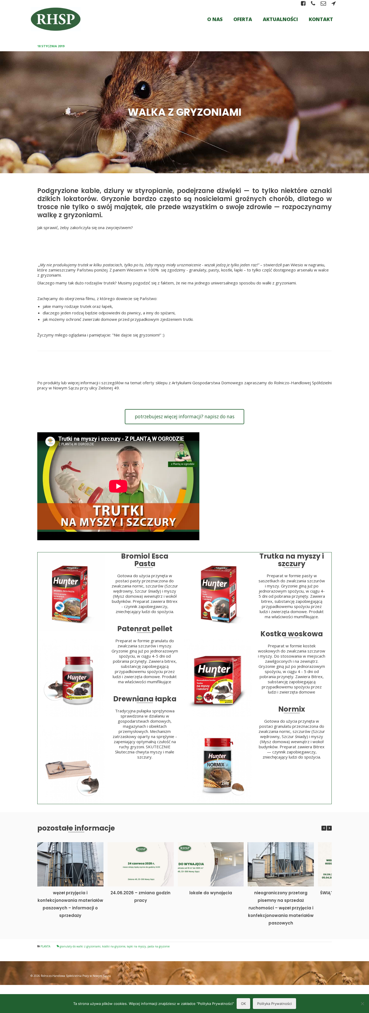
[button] (329, 828)
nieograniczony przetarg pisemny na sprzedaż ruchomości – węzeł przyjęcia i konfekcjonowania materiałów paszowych (281, 908)
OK (243, 1003)
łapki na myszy (136, 946)
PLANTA (45, 946)
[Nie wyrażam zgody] (362, 1003)
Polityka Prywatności (274, 1003)
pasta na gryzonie (158, 946)
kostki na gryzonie (113, 946)
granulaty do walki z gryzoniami (80, 946)
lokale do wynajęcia (210, 893)
